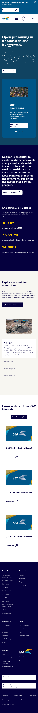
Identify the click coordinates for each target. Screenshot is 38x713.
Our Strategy (5, 605)
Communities (6, 636)
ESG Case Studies (23, 636)
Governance (5, 595)
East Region (22, 596)
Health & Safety (6, 650)
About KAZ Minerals (10, 195)
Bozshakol (21, 589)
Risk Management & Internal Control (7, 616)
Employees (5, 643)
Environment (5, 640)
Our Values (5, 609)
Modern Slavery (19, 711)
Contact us (6, 71)
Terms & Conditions (7, 677)
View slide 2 (18, 131)
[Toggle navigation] (15, 18)
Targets (4, 653)
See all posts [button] (16, 423)
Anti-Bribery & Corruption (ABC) (7, 587)
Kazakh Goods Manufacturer (6, 673)
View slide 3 (21, 131)
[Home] (5, 18)
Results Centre (23, 640)
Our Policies (5, 612)
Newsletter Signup (24, 646)
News (20, 643)
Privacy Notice (17, 706)
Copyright (5, 706)
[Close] (33, 2)
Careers (32, 711)
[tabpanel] (18, 331)
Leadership (5, 598)
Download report (8, 10)
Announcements (6, 665)
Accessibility (5, 711)
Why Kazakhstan (6, 624)
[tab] (18, 347)
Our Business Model (7, 602)
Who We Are (6, 621)
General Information (7, 669)
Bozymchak (22, 593)
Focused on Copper (7, 591)
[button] (31, 18)
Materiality (5, 646)
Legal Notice (30, 706)
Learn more (10, 465)
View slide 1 (15, 131)
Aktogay (21, 586)
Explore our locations (14, 125)
